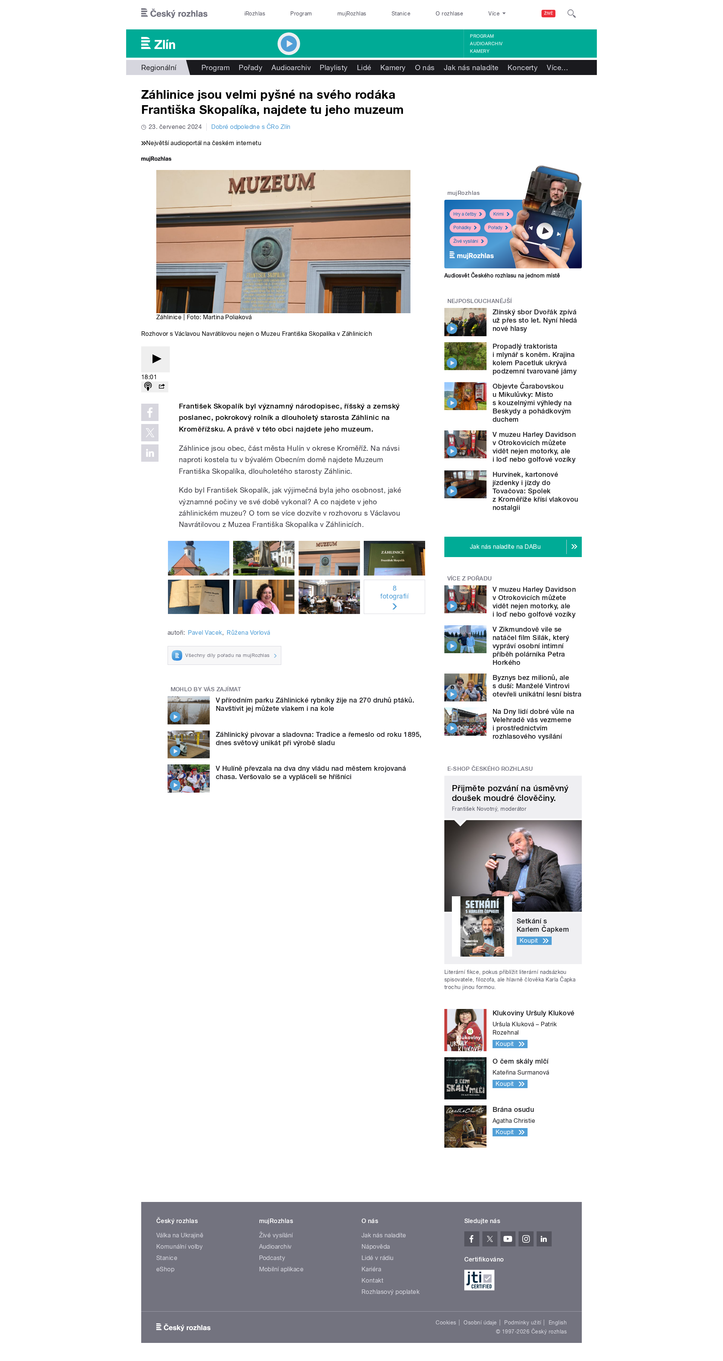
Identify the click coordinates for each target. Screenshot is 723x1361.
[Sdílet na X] (150, 432)
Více (557, 67)
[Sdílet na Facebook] (150, 412)
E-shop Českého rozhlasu (490, 768)
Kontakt (372, 1280)
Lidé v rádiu (378, 1257)
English (558, 1323)
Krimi (498, 214)
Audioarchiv (486, 43)
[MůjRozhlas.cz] (156, 159)
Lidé (364, 67)
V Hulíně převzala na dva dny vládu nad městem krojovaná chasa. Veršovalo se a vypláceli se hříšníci (311, 772)
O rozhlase (449, 14)
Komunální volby (179, 1246)
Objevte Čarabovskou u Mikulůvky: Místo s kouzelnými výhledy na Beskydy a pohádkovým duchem (532, 402)
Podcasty (272, 1257)
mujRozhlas (351, 14)
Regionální (159, 67)
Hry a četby (464, 214)
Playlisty (334, 67)
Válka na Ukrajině (179, 1235)
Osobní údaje (480, 1323)
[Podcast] (148, 386)
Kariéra (371, 1269)
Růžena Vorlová (248, 632)
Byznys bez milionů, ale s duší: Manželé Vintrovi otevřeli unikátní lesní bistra (537, 686)
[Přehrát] (155, 359)
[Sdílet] (161, 386)
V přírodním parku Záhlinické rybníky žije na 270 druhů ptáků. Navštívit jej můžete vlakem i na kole (315, 704)
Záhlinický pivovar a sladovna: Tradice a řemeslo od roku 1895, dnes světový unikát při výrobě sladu (319, 738)
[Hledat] (571, 13)
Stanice (401, 14)
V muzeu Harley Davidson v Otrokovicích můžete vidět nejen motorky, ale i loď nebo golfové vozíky (534, 446)
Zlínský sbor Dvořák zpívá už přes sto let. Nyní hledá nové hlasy (535, 320)
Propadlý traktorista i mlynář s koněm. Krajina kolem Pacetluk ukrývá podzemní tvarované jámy (535, 358)
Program (301, 14)
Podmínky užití (522, 1323)
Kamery (480, 51)
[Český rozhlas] (174, 13)
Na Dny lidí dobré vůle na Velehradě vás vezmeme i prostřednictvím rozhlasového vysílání (533, 723)
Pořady (250, 67)
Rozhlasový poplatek (390, 1291)
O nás (425, 67)
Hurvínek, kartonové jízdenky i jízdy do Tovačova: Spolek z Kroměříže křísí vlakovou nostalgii (535, 490)
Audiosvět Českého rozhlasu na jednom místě (502, 276)
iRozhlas (254, 14)
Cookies (446, 1323)
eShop (165, 1269)
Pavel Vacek (205, 632)
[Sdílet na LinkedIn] (150, 453)
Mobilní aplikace (281, 1269)
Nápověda (376, 1246)
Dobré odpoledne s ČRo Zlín (250, 126)
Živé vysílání (465, 241)
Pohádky (462, 227)
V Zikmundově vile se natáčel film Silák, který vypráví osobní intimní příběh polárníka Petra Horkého (531, 645)
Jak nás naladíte (471, 67)
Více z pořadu (469, 578)
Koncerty (523, 67)
